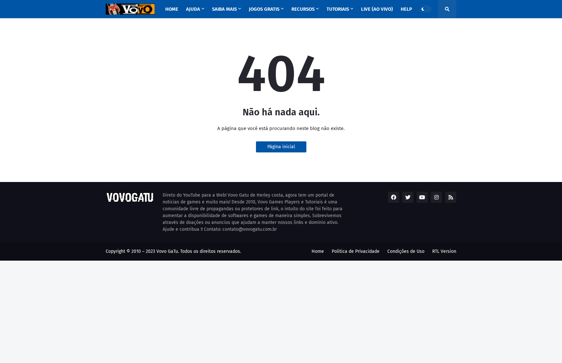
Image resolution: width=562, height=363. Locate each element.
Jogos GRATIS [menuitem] (264, 9)
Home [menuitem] (171, 9)
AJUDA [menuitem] (193, 9)
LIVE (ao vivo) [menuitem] (377, 9)
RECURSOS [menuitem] (302, 9)
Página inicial (281, 146)
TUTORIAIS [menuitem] (338, 9)
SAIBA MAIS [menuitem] (224, 9)
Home (318, 251)
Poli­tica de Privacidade (356, 251)
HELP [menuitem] (406, 9)
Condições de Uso (405, 251)
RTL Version (444, 251)
